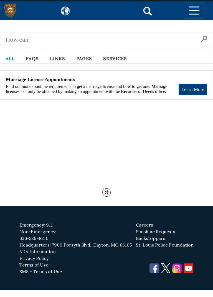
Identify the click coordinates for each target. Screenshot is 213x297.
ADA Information (37, 251)
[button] (147, 10)
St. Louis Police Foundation (165, 245)
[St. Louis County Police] (10, 10)
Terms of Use (33, 265)
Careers (144, 225)
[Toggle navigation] (194, 10)
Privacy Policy (34, 258)
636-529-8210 (34, 238)
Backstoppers (150, 238)
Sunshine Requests (155, 231)
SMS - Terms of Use (40, 271)
